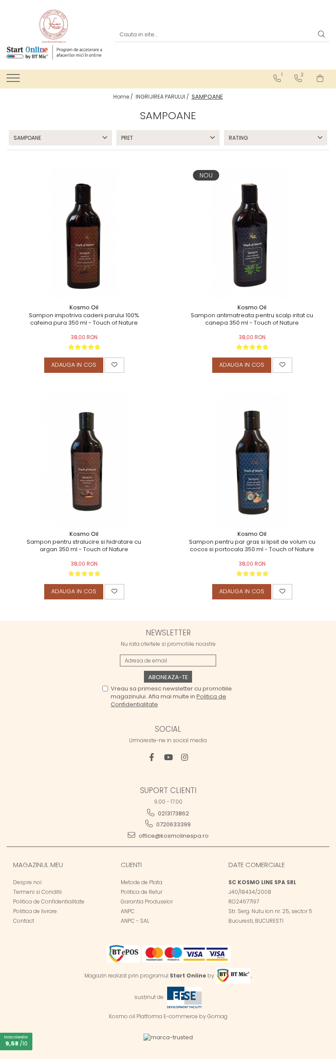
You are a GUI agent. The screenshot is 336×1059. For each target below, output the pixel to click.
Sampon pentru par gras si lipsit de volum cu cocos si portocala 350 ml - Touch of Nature (252, 545)
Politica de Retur (141, 892)
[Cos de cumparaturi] (320, 78)
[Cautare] (321, 35)
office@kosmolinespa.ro (173, 836)
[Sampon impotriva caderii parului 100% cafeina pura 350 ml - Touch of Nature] (84, 233)
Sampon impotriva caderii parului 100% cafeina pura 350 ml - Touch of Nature (84, 319)
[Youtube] (168, 757)
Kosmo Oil (84, 307)
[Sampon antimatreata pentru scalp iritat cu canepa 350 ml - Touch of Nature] (252, 233)
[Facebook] (151, 757)
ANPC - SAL (135, 920)
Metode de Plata (141, 882)
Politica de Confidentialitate (48, 901)
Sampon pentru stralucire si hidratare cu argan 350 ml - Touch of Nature (84, 545)
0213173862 (173, 813)
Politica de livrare (35, 911)
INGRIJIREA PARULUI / (163, 96)
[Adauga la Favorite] (114, 365)
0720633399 (173, 824)
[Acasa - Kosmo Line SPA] (54, 25)
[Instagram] (184, 757)
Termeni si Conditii (37, 892)
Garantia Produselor (147, 901)
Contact (23, 920)
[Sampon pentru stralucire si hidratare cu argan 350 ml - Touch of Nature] (84, 460)
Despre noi (27, 882)
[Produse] (14, 80)
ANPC (128, 911)
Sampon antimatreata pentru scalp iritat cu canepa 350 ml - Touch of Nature (252, 319)
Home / (123, 96)
